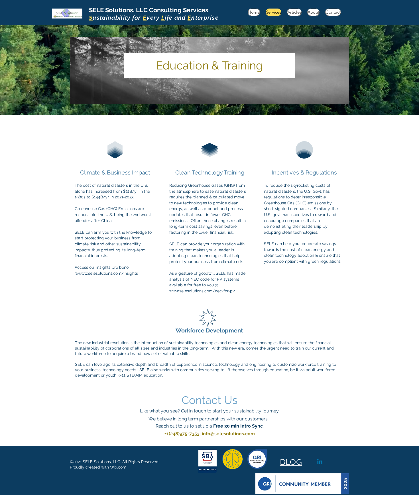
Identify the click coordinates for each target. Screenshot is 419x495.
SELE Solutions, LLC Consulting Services (154, 13)
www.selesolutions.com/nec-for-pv (202, 291)
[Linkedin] (320, 462)
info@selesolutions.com (228, 433)
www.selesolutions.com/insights (108, 273)
